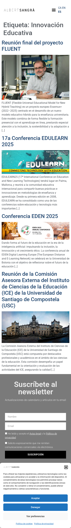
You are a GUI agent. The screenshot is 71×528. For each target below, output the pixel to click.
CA (59, 7)
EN (63, 7)
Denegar (35, 507)
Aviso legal (35, 433)
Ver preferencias (35, 516)
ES (59, 11)
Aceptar (35, 498)
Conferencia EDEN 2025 (30, 216)
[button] (66, 467)
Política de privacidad (43, 524)
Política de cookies (24, 524)
